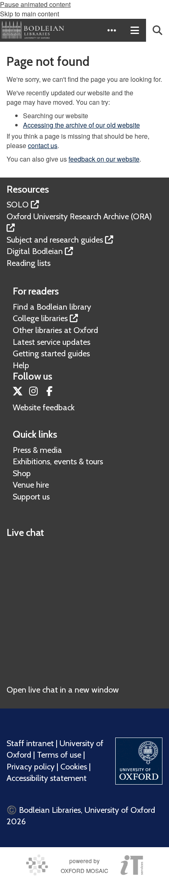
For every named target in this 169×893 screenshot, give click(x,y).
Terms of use (59, 755)
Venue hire (31, 485)
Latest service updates (51, 342)
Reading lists (28, 263)
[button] (111, 30)
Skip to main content (29, 13)
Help (21, 365)
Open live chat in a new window (63, 690)
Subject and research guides (55, 240)
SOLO (18, 204)
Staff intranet (30, 743)
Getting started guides (51, 353)
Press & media (37, 450)
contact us (42, 145)
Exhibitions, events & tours (58, 461)
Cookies (73, 767)
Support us (31, 497)
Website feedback (44, 407)
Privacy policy (31, 767)
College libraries (40, 318)
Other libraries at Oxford (55, 330)
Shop (22, 473)
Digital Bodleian (35, 251)
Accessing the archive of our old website (81, 125)
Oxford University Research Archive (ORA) (79, 216)
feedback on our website (104, 159)
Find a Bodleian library (52, 307)
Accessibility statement (47, 778)
